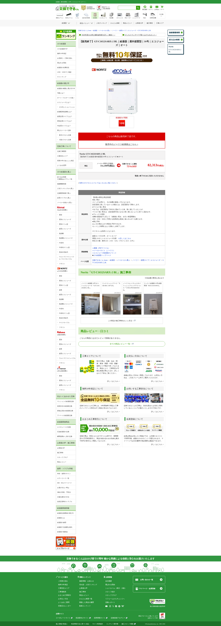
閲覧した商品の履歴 (86, 602)
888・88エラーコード (64, 483)
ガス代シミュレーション (67, 107)
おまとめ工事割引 (64, 595)
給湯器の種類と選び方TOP (66, 88)
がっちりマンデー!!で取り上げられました (140, 35)
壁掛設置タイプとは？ (64, 121)
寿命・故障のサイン (64, 473)
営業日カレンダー (64, 606)
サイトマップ (61, 77)
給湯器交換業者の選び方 (65, 513)
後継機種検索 (61, 184)
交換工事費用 (61, 151)
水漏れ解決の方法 (63, 497)
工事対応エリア (62, 156)
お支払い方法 (63, 599)
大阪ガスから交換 (65, 140)
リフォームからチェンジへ (115, 599)
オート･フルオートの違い (65, 98)
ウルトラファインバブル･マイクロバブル (66, 258)
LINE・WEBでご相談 (64, 72)
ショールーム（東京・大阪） (115, 588)
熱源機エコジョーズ (66, 238)
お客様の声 (61, 448)
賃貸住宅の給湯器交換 (64, 406)
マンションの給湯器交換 (65, 401)
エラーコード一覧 (63, 478)
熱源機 (61, 233)
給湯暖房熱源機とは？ (64, 112)
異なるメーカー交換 (64, 130)
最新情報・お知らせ (86, 581)
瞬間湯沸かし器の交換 (64, 436)
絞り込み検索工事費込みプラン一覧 (64, 178)
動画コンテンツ (85, 606)
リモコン (62, 263)
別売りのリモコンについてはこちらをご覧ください (97, 183)
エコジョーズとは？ (64, 102)
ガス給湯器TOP (62, 49)
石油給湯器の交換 (63, 432)
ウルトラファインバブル (67, 358)
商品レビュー (61, 462)
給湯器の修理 (61, 522)
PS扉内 (61, 243)
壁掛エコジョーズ (65, 219)
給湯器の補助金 (62, 532)
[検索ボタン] (138, 8)
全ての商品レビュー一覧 (120, 344)
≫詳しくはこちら (124, 238)
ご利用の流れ (63, 581)
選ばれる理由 (61, 63)
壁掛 (60, 215)
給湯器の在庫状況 (63, 67)
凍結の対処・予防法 (64, 492)
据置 (60, 290)
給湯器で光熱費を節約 (64, 527)
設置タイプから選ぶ (64, 198)
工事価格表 (62, 592)
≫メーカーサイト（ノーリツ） (103, 250)
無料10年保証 (61, 53)
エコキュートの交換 (64, 427)
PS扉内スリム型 (64, 247)
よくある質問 (61, 165)
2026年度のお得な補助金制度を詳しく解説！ (98, 35)
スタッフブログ (62, 457)
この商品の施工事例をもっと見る (120, 321)
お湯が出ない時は (63, 487)
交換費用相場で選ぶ (64, 193)
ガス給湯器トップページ (102, 255)
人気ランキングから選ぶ (65, 188)
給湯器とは (61, 518)
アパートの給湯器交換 (64, 415)
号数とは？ (61, 93)
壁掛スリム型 (63, 224)
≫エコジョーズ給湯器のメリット (104, 253)
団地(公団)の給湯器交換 (65, 411)
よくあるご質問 (63, 602)
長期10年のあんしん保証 (65, 160)
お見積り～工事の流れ (64, 58)
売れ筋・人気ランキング (88, 584)
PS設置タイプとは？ (64, 126)
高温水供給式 (63, 252)
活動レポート (110, 602)
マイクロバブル (64, 322)
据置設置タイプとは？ (64, 116)
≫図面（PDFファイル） (101, 248)
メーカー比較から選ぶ (64, 202)
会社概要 (108, 581)
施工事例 (60, 452)
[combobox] (127, 8)
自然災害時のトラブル (64, 501)
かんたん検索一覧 (85, 599)
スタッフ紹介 (110, 592)
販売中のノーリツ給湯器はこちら (120, 144)
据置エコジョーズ (65, 229)
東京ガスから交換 (65, 135)
